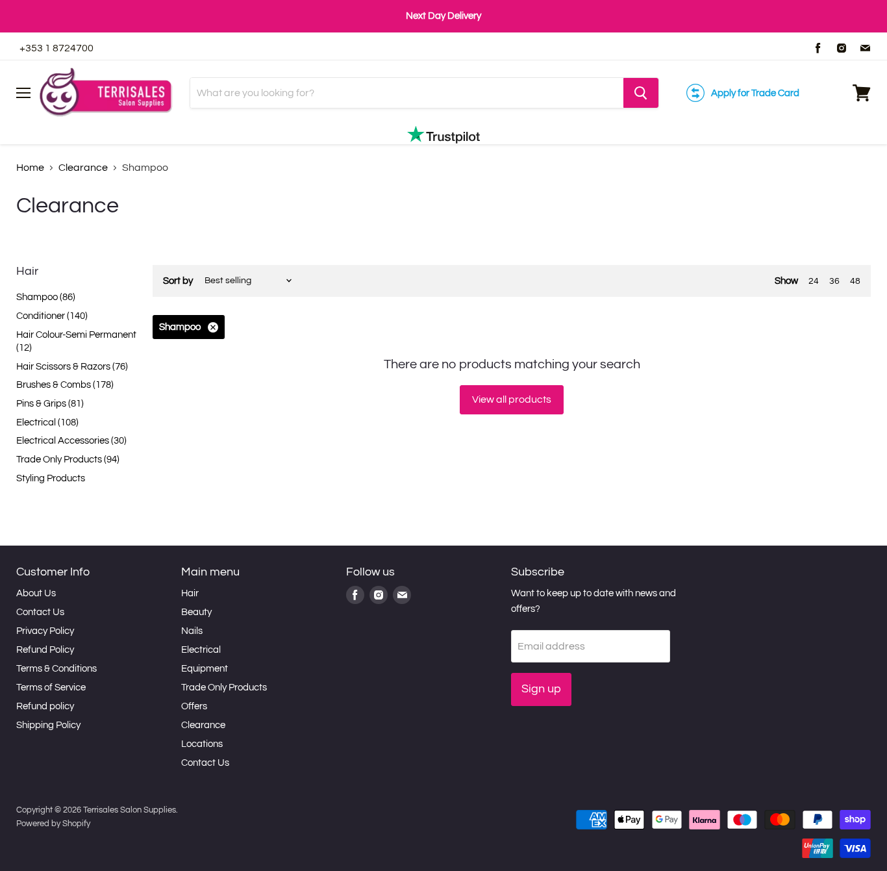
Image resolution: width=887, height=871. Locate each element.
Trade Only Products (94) (67, 459)
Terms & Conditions (56, 669)
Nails (192, 631)
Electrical (201, 650)
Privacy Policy (45, 631)
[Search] (640, 93)
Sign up (541, 689)
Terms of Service (51, 687)
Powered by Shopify (53, 823)
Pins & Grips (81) (50, 404)
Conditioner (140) (52, 316)
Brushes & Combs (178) (65, 385)
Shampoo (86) (45, 297)
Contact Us (40, 612)
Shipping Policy (48, 725)
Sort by (178, 281)
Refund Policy (45, 650)
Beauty (196, 612)
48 (855, 281)
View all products (511, 399)
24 (813, 281)
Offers (194, 706)
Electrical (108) (47, 422)
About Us (36, 593)
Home (30, 167)
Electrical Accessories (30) (71, 441)
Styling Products (50, 478)
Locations (202, 744)
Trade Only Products (224, 687)
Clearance (83, 167)
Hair (190, 593)
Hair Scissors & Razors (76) (72, 367)
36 (834, 281)
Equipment (204, 669)
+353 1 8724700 (56, 48)
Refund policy (45, 706)
